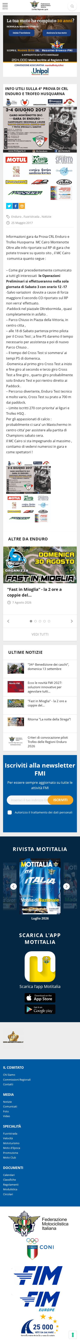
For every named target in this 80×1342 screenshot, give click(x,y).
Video (6, 1116)
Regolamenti (10, 1184)
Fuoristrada (32, 217)
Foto (6, 1111)
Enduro (16, 217)
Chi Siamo (9, 1075)
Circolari (8, 1194)
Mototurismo (11, 1143)
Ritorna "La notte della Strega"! (49, 719)
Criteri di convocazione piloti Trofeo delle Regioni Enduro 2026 (48, 741)
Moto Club (9, 1157)
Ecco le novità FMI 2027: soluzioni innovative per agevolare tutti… (45, 687)
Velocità (8, 1138)
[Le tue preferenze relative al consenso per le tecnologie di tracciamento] (73, 1335)
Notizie (46, 217)
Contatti (8, 1084)
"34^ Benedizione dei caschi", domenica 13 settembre (48, 666)
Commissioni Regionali (17, 1079)
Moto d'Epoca (11, 1148)
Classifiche (9, 1179)
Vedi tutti (40, 634)
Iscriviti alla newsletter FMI (40, 769)
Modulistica (10, 1189)
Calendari (9, 1175)
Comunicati (10, 1106)
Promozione (10, 1153)
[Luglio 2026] (40, 886)
